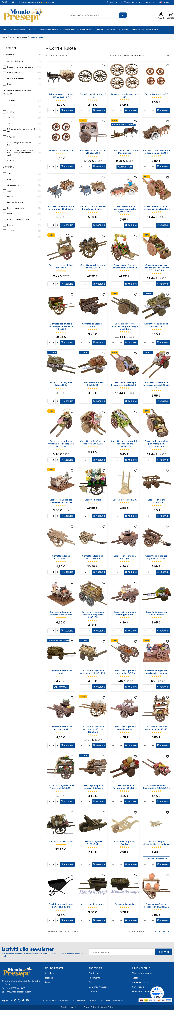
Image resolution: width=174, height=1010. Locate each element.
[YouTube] (13, 2)
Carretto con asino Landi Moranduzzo (125, 151)
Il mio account (141, 968)
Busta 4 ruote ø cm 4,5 (61, 150)
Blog (47, 982)
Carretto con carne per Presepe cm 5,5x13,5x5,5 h (156, 207)
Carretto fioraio (92, 499)
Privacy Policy (90, 1007)
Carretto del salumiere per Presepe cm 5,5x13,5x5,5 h (156, 444)
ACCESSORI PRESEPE (16, 30)
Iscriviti (164, 952)
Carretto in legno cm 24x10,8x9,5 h (93, 557)
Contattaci (94, 991)
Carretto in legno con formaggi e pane (125, 613)
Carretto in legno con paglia (61, 672)
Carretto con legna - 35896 (93, 325)
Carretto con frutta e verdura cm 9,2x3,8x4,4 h (124, 266)
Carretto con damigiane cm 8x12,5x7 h (92, 266)
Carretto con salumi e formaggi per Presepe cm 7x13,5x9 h (61, 444)
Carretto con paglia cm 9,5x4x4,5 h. (61, 383)
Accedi (135, 977)
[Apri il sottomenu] (60, 30)
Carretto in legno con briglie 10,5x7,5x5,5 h (156, 557)
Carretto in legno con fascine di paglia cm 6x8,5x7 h (93, 614)
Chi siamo (50, 973)
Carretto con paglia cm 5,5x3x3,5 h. (156, 325)
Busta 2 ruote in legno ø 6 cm (93, 95)
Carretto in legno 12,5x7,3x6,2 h (61, 557)
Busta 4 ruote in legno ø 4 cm (124, 95)
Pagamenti (94, 977)
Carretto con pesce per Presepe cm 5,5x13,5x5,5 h (124, 383)
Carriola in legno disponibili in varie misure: (156, 842)
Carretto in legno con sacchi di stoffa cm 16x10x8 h (93, 729)
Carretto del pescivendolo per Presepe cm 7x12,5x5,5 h (124, 444)
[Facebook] (3, 2)
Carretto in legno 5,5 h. (124, 499)
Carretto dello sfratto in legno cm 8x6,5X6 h (93, 442)
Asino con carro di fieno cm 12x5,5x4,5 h (61, 95)
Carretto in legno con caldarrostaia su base (60, 613)
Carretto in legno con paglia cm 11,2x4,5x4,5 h (92, 672)
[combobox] (97, 15)
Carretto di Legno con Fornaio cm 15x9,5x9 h (60, 501)
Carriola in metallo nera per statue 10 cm (61, 905)
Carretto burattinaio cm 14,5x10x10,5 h (92, 151)
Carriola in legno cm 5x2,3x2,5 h (93, 842)
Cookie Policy (107, 1007)
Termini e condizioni (70, 1007)
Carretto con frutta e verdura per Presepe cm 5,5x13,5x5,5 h (156, 268)
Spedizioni (94, 973)
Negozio (49, 977)
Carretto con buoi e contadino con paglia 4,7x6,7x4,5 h (125, 209)
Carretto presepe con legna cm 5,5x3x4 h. (93, 786)
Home (4, 30)
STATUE (32, 30)
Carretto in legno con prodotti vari (61, 728)
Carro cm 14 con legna (92, 904)
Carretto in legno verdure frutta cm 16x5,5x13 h (61, 786)
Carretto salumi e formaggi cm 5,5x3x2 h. (125, 786)
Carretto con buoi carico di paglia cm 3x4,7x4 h (93, 207)
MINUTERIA (137, 30)
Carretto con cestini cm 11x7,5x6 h (61, 266)
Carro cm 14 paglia (125, 904)
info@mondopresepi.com (18, 991)
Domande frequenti (98, 986)
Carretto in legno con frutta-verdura (156, 613)
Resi (91, 982)
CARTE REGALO (152, 30)
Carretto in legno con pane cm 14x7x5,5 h (125, 672)
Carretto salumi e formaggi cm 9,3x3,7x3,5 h (156, 786)
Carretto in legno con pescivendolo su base (156, 672)
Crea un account (140, 982)
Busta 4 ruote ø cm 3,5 (156, 94)
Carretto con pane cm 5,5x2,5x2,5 (92, 383)
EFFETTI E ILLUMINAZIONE (117, 30)
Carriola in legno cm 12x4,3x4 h (124, 842)
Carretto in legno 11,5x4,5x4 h (156, 501)
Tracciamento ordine (142, 973)
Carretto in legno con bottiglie (125, 557)
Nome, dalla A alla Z (134, 55)
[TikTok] (10, 2)
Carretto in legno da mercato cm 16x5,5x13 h (156, 728)
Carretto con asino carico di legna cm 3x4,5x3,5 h (156, 151)
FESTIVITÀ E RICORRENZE (81, 30)
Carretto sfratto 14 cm (61, 841)
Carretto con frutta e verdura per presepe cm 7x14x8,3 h (61, 326)
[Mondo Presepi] (17, 972)
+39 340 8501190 (15, 987)
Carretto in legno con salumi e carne (125, 728)
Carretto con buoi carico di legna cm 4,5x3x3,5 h (61, 207)
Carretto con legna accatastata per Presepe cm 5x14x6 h (124, 326)
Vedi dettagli (124, 167)
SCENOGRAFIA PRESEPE (49, 30)
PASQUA (99, 30)
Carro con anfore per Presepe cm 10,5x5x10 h (156, 905)
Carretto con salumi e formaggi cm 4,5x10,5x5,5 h (156, 385)
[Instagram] (6, 2)
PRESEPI (66, 30)
